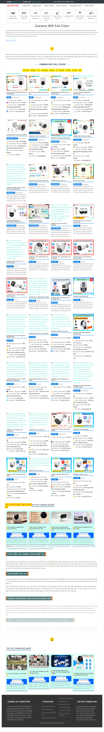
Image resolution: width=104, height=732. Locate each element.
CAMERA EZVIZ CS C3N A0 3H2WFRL (16, 134)
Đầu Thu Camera (61, 5)
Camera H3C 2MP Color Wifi (37, 136)
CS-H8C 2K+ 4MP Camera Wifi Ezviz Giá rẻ (82, 93)
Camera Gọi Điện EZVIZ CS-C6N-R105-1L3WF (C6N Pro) (16, 188)
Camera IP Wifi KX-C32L (80, 474)
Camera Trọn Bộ (49, 5)
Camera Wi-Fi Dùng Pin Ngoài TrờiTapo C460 (82, 386)
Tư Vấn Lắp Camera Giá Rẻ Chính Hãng (39, 672)
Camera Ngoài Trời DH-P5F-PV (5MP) (38, 379)
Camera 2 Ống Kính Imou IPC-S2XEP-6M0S (82, 333)
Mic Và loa (26, 70)
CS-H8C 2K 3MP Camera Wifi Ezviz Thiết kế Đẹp (16, 93)
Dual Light (33, 70)
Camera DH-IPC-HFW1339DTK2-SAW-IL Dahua (82, 257)
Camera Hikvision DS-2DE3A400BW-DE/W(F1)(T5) (14, 221)
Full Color (52, 70)
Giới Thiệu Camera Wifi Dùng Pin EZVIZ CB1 (38, 528)
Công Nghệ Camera (75, 5)
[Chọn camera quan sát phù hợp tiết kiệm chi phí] (95, 16)
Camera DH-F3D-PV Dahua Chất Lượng (60, 430)
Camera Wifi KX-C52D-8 (36, 470)
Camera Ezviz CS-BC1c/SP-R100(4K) (59, 224)
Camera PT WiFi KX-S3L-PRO (59, 331)
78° (38, 70)
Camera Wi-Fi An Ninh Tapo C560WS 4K (14, 430)
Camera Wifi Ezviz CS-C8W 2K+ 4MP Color (82, 221)
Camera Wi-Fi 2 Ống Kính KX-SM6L (39, 297)
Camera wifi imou (64, 704)
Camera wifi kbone (65, 707)
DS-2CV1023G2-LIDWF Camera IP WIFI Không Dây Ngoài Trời (30, 546)
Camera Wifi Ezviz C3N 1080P (82, 136)
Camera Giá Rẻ (35, 2)
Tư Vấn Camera (89, 5)
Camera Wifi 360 (47, 709)
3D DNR (68, 70)
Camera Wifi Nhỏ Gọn (48, 706)
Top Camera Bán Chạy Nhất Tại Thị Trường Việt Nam (61, 671)
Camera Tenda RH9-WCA (80, 296)
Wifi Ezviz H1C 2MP (78, 180)
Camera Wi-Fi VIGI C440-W (37, 429)
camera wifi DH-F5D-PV (58, 180)
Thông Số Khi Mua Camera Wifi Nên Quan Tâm (83, 674)
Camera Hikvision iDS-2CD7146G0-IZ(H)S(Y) (84, 546)
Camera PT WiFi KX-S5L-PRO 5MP (38, 333)
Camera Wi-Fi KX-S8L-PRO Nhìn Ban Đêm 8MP (15, 336)
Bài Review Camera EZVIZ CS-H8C (83, 528)
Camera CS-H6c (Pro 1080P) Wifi (38, 180)
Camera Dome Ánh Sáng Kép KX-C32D (16, 475)
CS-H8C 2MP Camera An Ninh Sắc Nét (39, 93)
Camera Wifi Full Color (52, 64)
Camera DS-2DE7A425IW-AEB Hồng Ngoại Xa (40, 548)
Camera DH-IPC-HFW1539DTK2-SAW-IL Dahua (15, 295)
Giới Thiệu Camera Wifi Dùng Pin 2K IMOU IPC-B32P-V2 (61, 528)
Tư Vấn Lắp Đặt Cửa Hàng (17, 673)
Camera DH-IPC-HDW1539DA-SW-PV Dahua (61, 257)
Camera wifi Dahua (65, 710)
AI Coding (74, 70)
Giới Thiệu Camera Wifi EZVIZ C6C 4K (16, 528)
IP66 (80, 70)
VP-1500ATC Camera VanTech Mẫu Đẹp (59, 546)
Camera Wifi (26, 5)
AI (56, 70)
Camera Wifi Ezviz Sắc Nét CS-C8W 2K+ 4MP (60, 93)
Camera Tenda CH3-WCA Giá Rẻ (60, 138)
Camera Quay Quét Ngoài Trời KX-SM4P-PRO (60, 298)
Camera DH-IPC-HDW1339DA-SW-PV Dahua (39, 257)
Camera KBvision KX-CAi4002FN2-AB (16, 548)
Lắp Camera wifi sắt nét (49, 717)
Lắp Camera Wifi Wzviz (66, 698)
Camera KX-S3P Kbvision (80, 429)
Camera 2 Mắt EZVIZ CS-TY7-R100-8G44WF (15, 262)
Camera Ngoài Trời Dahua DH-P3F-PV (60, 379)
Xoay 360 (61, 70)
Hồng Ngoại (45, 70)
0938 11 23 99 (16, 2)
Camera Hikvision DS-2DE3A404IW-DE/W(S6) (35, 221)
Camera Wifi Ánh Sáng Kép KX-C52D (60, 475)
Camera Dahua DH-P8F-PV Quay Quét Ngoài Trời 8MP (16, 379)
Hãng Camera (37, 5)
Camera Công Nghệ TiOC (14, 73)
